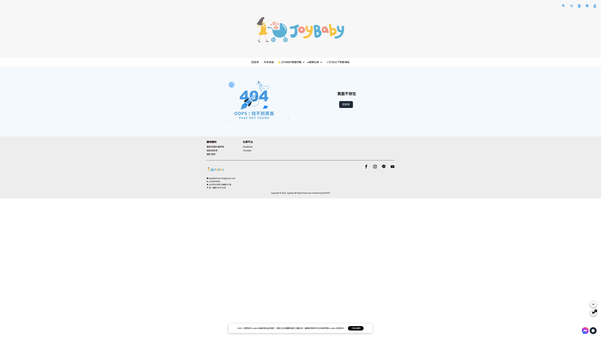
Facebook (247, 147)
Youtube (247, 150)
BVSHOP (326, 193)
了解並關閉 (355, 328)
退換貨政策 (212, 150)
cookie (255, 328)
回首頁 (346, 104)
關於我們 (211, 154)
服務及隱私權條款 (215, 147)
